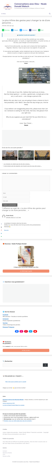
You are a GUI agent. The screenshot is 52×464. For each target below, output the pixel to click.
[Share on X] (1, 227)
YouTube (5, 323)
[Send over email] (1, 236)
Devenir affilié (6, 456)
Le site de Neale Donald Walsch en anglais (13, 405)
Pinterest (5, 327)
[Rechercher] (45, 365)
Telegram (11, 327)
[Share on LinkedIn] (1, 233)
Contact (5, 451)
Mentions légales (7, 452)
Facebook (5, 314)
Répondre (6, 230)
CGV (4, 454)
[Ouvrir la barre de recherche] (50, 14)
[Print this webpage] (1, 239)
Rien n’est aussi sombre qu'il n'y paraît (15, 381)
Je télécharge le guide (26, 271)
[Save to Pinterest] (1, 230)
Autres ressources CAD (9, 403)
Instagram (6, 319)
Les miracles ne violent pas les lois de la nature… (17, 164)
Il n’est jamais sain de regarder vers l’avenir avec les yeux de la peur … (23, 166)
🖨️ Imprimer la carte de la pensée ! (26, 35)
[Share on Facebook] (1, 224)
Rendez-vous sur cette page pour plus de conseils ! (18, 420)
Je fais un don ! (26, 350)
